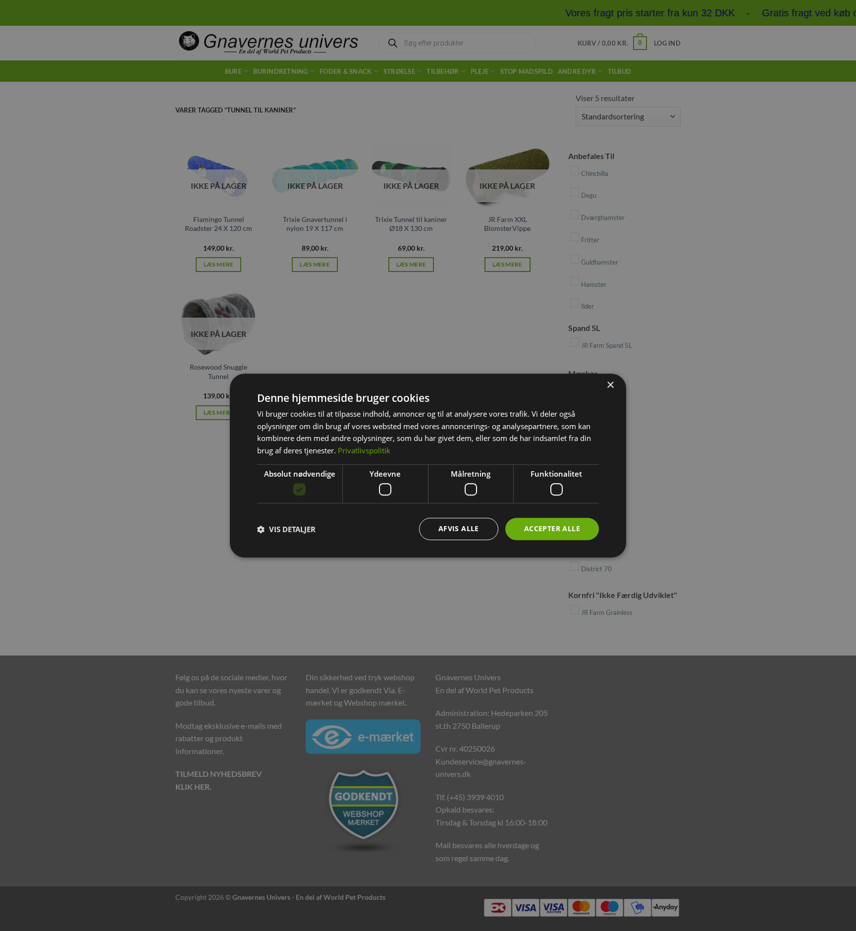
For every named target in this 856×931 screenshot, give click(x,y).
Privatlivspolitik (364, 450)
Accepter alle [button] (552, 529)
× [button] (610, 385)
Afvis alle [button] (458, 529)
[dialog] (428, 466)
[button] (286, 529)
